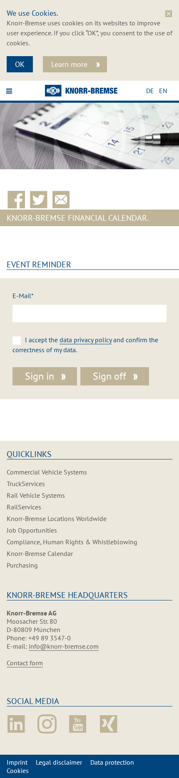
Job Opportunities (32, 530)
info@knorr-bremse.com (64, 646)
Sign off (109, 376)
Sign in (39, 376)
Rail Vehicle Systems (36, 495)
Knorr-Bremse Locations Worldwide (57, 518)
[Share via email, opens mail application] (63, 200)
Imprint (17, 762)
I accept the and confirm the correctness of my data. (85, 345)
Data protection (112, 762)
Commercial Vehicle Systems (47, 472)
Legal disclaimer (59, 762)
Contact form (25, 663)
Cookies (18, 770)
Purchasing (22, 565)
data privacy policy (86, 340)
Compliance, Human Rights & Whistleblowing (72, 542)
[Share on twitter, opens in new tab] (40, 200)
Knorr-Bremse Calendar (40, 553)
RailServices (24, 507)
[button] (152, 90)
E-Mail (23, 295)
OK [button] (20, 64)
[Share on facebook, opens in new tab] (18, 200)
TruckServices (26, 483)
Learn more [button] (70, 64)
